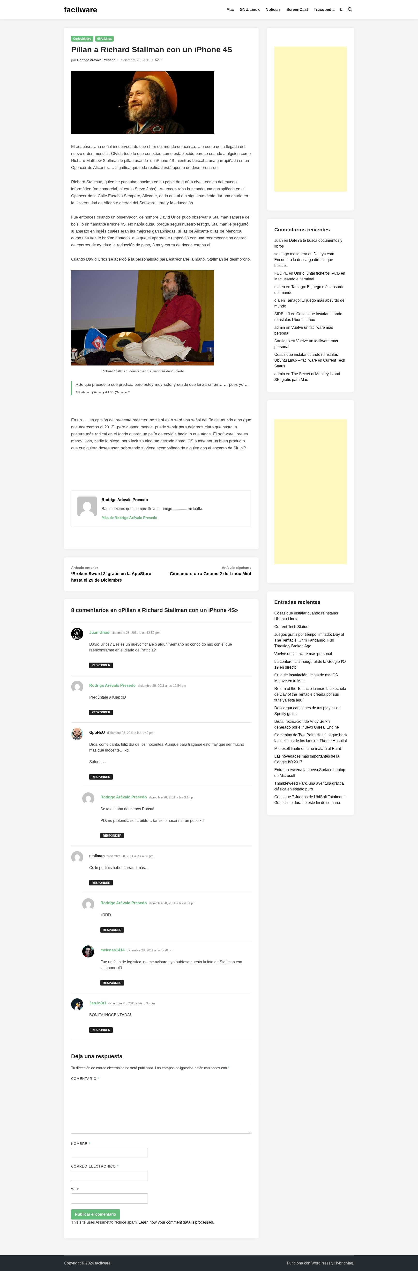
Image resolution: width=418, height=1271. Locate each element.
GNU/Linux (250, 9)
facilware (80, 9)
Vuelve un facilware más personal (303, 654)
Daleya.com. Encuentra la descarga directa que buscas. (304, 260)
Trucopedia (324, 9)
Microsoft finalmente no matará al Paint (307, 748)
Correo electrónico (95, 1166)
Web (75, 1189)
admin (279, 327)
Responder (101, 665)
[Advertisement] (310, 119)
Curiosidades (82, 38)
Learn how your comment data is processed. (176, 1222)
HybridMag (343, 1263)
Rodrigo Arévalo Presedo (96, 60)
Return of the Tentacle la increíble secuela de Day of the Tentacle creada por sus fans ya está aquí (310, 694)
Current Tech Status (291, 627)
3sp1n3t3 (97, 1003)
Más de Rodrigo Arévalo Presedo (129, 518)
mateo (279, 287)
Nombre (80, 1144)
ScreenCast (297, 9)
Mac (230, 9)
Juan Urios (99, 632)
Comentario (85, 1079)
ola (277, 300)
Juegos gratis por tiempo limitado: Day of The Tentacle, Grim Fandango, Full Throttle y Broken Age (309, 640)
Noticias (273, 9)
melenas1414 (112, 950)
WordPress (320, 1263)
